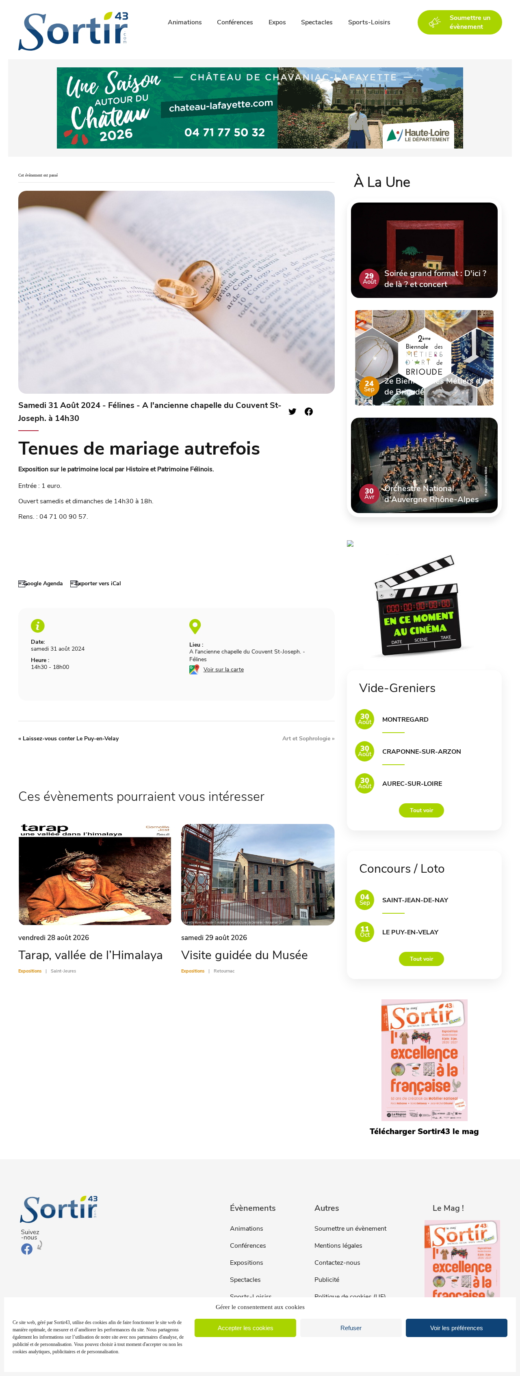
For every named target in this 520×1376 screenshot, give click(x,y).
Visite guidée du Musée (244, 955)
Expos (277, 22)
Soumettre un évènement (350, 1228)
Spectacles (317, 22)
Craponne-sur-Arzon (421, 751)
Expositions (246, 1262)
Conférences (235, 22)
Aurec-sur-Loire (412, 783)
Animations (185, 22)
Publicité (326, 1279)
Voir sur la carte (224, 669)
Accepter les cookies (245, 1327)
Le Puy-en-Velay (410, 932)
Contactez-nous (337, 1262)
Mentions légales (338, 1245)
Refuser (351, 1327)
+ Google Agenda (40, 583)
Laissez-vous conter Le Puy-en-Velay (68, 738)
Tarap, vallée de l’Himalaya (90, 955)
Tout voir (421, 810)
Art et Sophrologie (308, 738)
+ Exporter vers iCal (95, 583)
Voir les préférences (456, 1327)
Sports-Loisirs (369, 22)
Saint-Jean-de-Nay (415, 900)
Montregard (405, 719)
